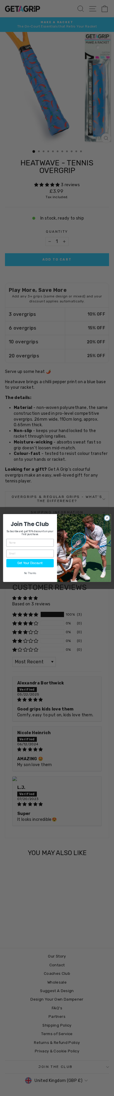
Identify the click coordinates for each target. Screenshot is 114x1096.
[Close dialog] (107, 517)
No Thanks (30, 573)
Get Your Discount (30, 563)
